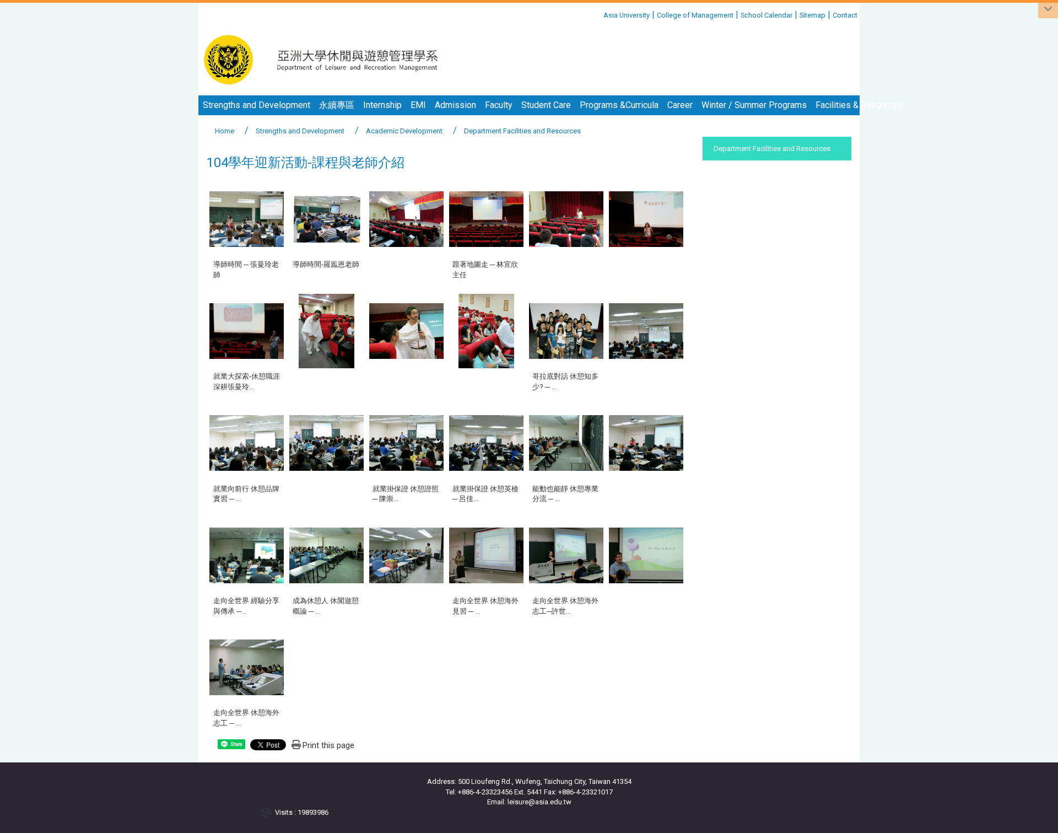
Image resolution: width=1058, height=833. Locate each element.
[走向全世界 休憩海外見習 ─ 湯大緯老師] (486, 554)
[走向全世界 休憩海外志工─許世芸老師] (566, 554)
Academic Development (404, 131)
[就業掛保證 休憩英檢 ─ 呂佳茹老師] (486, 442)
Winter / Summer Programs (754, 105)
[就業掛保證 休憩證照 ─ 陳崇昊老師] (406, 442)
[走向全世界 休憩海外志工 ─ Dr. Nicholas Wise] (246, 667)
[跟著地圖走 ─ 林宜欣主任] (486, 218)
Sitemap (812, 15)
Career (680, 105)
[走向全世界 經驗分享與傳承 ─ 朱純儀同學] (246, 554)
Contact (845, 15)
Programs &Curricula (619, 105)
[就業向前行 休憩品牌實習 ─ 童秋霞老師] (246, 442)
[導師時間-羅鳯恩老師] (326, 218)
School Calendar (766, 15)
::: (599, 13)
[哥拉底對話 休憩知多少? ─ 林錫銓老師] (566, 330)
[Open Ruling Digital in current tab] (268, 812)
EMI (418, 105)
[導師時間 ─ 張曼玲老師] (246, 218)
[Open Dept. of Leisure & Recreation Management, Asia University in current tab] (326, 59)
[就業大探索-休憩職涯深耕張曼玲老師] (246, 330)
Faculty (498, 105)
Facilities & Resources (859, 105)
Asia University (626, 15)
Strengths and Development (256, 105)
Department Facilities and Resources (772, 148)
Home (224, 131)
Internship (382, 105)
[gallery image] (406, 218)
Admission (455, 105)
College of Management (695, 15)
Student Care (546, 105)
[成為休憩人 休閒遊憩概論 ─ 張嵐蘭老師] (326, 554)
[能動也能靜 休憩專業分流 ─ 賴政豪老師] (566, 442)
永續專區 (336, 105)
